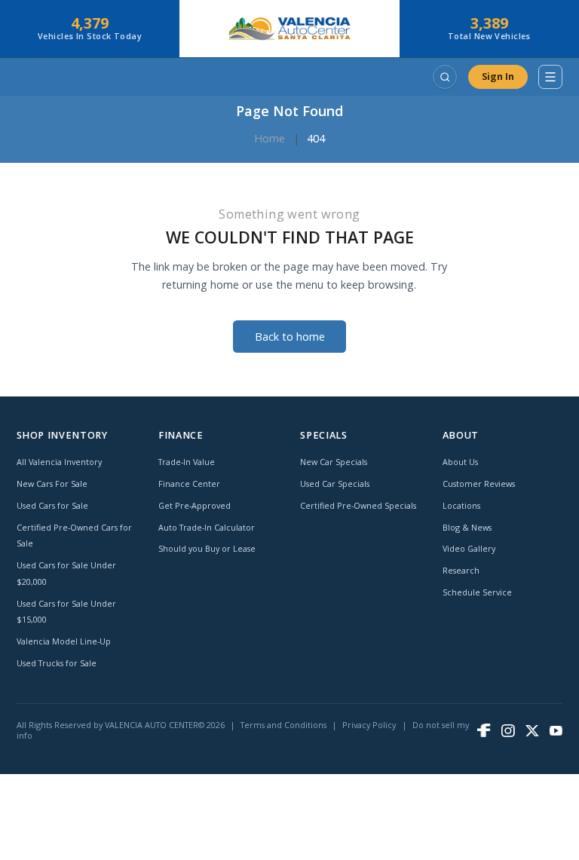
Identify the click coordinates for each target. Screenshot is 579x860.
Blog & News (467, 527)
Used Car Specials (334, 483)
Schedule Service (477, 592)
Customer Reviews (479, 483)
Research (461, 570)
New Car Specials (333, 461)
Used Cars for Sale (52, 505)
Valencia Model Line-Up (64, 641)
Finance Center (189, 483)
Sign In (498, 76)
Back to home (290, 336)
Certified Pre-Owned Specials (358, 505)
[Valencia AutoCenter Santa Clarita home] (289, 28)
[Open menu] (550, 77)
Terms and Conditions (283, 724)
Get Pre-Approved (194, 505)
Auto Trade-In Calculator (206, 527)
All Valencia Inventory (59, 461)
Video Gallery (469, 548)
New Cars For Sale (52, 483)
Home (269, 138)
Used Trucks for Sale (56, 663)
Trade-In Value (186, 461)
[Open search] (445, 77)
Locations (461, 505)
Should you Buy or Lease (207, 548)
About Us (460, 461)
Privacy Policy (369, 724)
